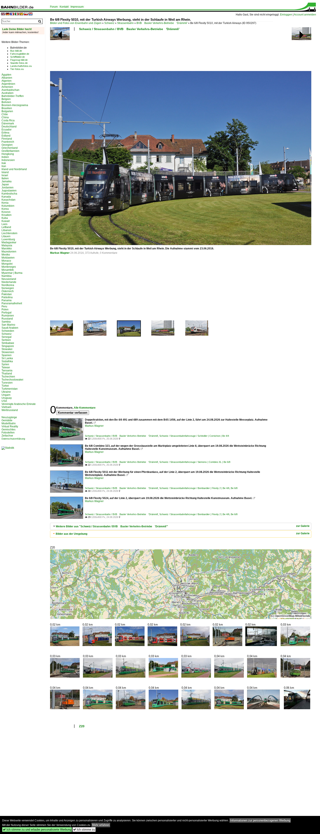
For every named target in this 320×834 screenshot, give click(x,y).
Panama (7, 300)
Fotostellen (8, 432)
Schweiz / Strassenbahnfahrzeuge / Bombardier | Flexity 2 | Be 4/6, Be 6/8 (198, 488)
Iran (4, 166)
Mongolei (7, 263)
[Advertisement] (161, 52)
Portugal (7, 312)
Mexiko (6, 254)
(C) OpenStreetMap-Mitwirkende (290, 615)
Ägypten (6, 74)
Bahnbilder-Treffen (13, 96)
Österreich (8, 291)
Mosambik (8, 269)
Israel (5, 175)
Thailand (7, 373)
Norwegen (8, 288)
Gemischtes (8, 429)
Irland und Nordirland (14, 169)
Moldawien (8, 257)
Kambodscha (9, 193)
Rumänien (8, 315)
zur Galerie (303, 526)
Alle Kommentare (85, 407)
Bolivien (6, 102)
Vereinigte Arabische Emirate (19, 404)
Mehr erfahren (100, 825)
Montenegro (9, 266)
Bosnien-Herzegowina (15, 105)
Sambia (6, 321)
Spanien (7, 355)
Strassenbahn (125, 23)
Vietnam (6, 407)
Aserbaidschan (10, 89)
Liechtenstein (9, 233)
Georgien (7, 144)
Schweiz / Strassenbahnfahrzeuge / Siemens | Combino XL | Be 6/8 (194, 462)
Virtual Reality (10, 426)
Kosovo (6, 211)
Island (5, 172)
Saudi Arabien (10, 327)
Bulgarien (7, 111)
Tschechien (8, 376)
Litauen (6, 236)
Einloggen (286, 14)
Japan (5, 184)
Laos (4, 224)
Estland (6, 135)
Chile (5, 114)
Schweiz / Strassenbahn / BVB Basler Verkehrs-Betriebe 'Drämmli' (129, 29)
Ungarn (6, 394)
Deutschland (9, 126)
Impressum (77, 6)
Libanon (6, 230)
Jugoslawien (9, 190)
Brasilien (7, 108)
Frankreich (8, 141)
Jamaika (7, 181)
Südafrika (7, 361)
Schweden (8, 330)
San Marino (8, 324)
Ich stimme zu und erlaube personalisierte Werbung (37, 829)
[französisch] (12, 14)
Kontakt (64, 6)
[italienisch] (17, 14)
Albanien (7, 77)
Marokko (7, 248)
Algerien (7, 80)
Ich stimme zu (84, 829)
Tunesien (7, 382)
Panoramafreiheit (12, 303)
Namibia (7, 275)
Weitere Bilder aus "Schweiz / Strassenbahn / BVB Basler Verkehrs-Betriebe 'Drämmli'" (112, 526)
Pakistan (7, 294)
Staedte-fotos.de (19, 63)
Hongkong (8, 154)
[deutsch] (8, 14)
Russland (7, 318)
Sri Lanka (7, 358)
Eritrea (5, 132)
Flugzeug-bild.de (19, 60)
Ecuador (7, 129)
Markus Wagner (60, 252)
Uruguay (7, 397)
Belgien (6, 99)
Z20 (81, 726)
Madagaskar (9, 242)
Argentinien (8, 83)
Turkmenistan (10, 388)
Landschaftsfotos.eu (21, 66)
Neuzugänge (9, 417)
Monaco (6, 260)
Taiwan (6, 367)
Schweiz (109, 23)
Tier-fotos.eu (17, 69)
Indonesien (8, 160)
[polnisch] (26, 14)
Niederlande (9, 282)
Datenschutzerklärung (13, 438)
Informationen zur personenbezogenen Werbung (260, 820)
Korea (5, 208)
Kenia (5, 202)
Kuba (5, 218)
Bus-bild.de (16, 50)
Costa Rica (8, 120)
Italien (5, 178)
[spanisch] (21, 14)
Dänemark (8, 123)
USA (4, 401)
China (5, 117)
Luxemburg (8, 239)
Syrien (5, 364)
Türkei (5, 385)
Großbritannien (10, 150)
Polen (5, 309)
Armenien (7, 86)
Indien (5, 157)
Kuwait (6, 221)
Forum (54, 6)
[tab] (180, 526)
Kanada (6, 196)
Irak (4, 163)
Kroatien (7, 215)
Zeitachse (7, 435)
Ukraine (6, 391)
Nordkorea (8, 285)
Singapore (8, 346)
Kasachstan (8, 199)
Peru (4, 306)
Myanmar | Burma (12, 272)
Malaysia (7, 245)
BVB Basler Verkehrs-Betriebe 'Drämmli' (161, 23)
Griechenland (10, 147)
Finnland (7, 138)
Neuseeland (9, 279)
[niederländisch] (30, 14)
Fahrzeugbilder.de (19, 53)
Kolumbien (8, 205)
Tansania (7, 370)
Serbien (6, 340)
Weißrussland (10, 410)
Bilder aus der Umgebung (71, 533)
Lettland (6, 227)
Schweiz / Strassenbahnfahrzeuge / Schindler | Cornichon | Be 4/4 (194, 436)
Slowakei (7, 349)
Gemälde (7, 420)
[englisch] (3, 14)
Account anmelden (305, 14)
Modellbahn (9, 423)
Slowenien (8, 352)
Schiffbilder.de (17, 57)
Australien (7, 93)
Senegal (7, 336)
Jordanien (7, 187)
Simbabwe (8, 343)
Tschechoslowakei (12, 379)
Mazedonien (9, 251)
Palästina (7, 297)
